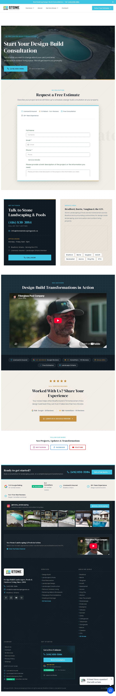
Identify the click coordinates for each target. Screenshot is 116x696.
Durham (82, 613)
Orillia (81, 616)
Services (29, 8)
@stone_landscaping (100, 506)
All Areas (83, 636)
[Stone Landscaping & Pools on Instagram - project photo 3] (49, 518)
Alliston (82, 595)
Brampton (83, 607)
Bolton (82, 627)
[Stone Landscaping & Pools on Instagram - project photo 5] (84, 518)
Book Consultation (58, 660)
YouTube (79, 447)
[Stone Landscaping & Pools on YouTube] (16, 598)
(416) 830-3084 (73, 2)
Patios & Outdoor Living (50, 589)
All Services (46, 601)
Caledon (83, 630)
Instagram (41, 447)
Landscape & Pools (49, 577)
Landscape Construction (51, 586)
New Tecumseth (85, 598)
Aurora (82, 589)
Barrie (82, 577)
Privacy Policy (10, 659)
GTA (81, 633)
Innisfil (82, 583)
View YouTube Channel (17, 549)
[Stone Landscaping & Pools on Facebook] (6, 598)
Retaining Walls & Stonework (52, 592)
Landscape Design (48, 583)
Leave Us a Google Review (58, 419)
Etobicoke (83, 604)
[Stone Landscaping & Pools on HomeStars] (21, 598)
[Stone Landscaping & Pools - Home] (11, 8)
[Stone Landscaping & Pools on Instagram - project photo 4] (66, 518)
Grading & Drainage (49, 598)
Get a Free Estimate (101, 8)
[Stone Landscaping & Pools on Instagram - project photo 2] (32, 518)
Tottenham (83, 622)
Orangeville (84, 624)
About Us (8, 647)
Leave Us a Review (51, 675)
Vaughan (83, 580)
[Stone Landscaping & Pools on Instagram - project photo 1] (15, 518)
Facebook (60, 447)
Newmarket (84, 586)
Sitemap (8, 662)
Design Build (46, 574)
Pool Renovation (48, 580)
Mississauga (84, 601)
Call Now (31, 257)
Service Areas (51, 8)
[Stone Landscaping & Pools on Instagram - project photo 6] (101, 518)
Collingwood (84, 619)
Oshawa (82, 610)
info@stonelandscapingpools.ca (24, 231)
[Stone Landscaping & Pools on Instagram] (11, 598)
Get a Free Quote (101, 472)
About (40, 8)
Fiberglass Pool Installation (51, 595)
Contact (65, 8)
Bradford (83, 574)
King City (83, 592)
